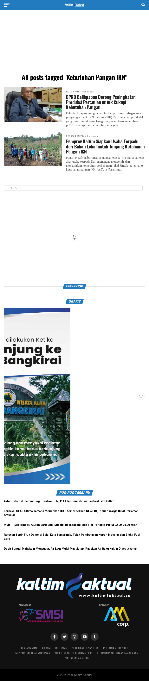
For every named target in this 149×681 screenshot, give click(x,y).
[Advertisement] (74, 43)
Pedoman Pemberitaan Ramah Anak (117, 653)
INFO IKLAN (61, 648)
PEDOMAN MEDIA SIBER (115, 648)
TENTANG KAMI (29, 648)
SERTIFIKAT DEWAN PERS (85, 648)
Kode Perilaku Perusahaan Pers (73, 653)
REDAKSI (46, 648)
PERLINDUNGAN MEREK (76, 658)
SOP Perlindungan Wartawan (32, 653)
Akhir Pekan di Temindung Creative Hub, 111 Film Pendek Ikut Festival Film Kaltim (59, 501)
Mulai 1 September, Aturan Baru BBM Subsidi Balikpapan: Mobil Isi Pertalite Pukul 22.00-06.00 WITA (70, 525)
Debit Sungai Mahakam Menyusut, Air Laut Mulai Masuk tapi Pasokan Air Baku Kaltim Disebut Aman (71, 548)
